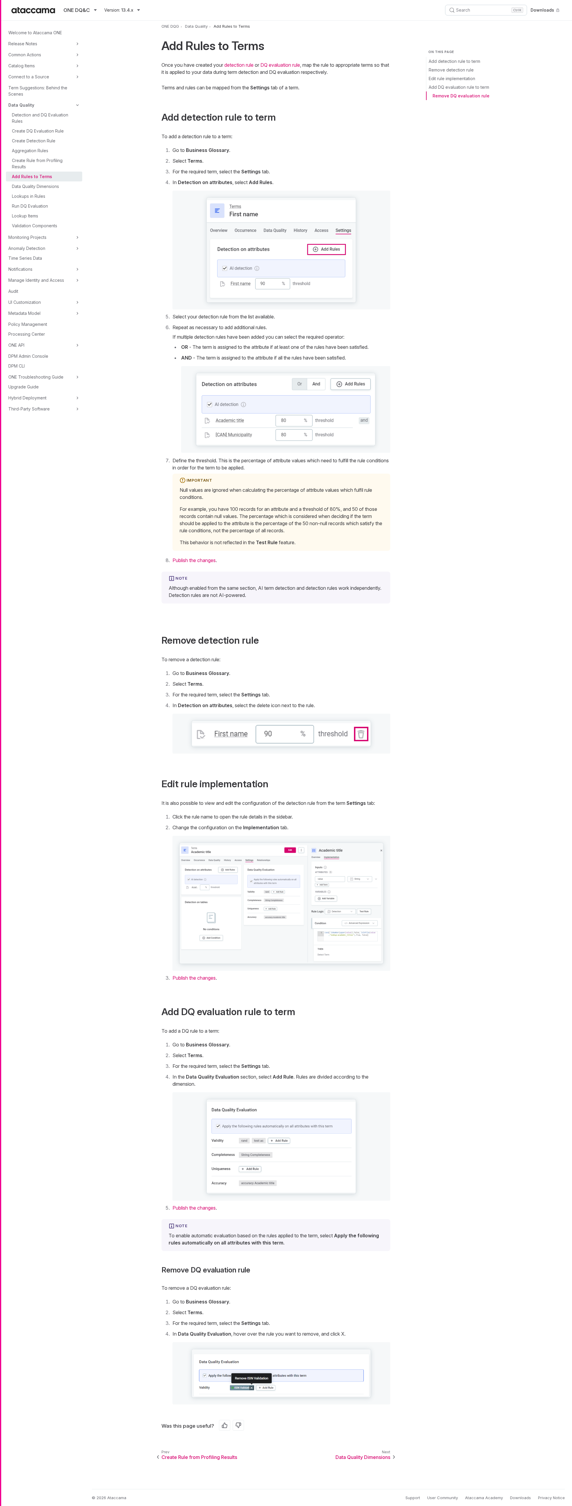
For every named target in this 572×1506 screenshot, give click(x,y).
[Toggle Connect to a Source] (77, 76)
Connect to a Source (28, 76)
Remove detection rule (451, 69)
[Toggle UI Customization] (77, 302)
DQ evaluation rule (280, 65)
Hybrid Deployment (27, 397)
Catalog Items (21, 65)
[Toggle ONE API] (77, 345)
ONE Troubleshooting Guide (35, 376)
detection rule (239, 65)
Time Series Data (25, 258)
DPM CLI (16, 365)
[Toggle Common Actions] (77, 54)
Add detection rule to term (454, 61)
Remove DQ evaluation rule (461, 95)
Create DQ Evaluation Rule (38, 130)
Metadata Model (24, 313)
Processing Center (26, 334)
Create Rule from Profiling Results (37, 163)
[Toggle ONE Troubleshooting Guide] (77, 377)
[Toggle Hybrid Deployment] (77, 398)
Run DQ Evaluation (30, 206)
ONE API (16, 345)
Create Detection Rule (33, 140)
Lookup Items (25, 215)
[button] (281, 250)
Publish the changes (194, 560)
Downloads (542, 10)
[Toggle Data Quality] (77, 105)
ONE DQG (170, 26)
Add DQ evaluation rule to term (459, 87)
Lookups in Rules (28, 196)
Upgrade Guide (23, 386)
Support (412, 1497)
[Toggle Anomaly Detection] (77, 248)
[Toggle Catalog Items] (77, 65)
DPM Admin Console (28, 356)
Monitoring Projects (27, 237)
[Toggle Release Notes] (77, 43)
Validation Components (34, 225)
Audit (13, 291)
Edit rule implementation (452, 78)
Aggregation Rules (30, 150)
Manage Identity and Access (36, 280)
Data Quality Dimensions (35, 186)
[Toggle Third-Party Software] (77, 409)
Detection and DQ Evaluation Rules (40, 118)
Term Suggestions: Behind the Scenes (37, 91)
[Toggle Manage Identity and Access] (77, 280)
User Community (442, 1497)
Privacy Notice (551, 1497)
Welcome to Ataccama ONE (35, 32)
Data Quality (21, 105)
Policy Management (27, 324)
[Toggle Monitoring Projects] (77, 237)
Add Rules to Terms (32, 176)
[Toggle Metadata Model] (77, 313)
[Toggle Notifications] (77, 269)
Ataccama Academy (484, 1497)
